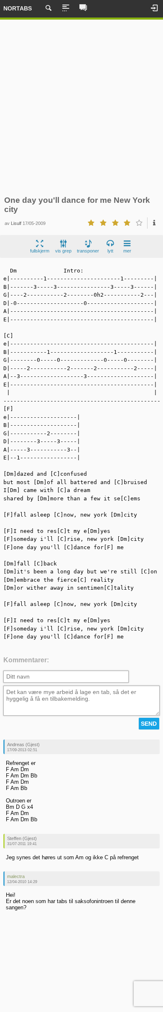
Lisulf (16, 223)
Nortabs (17, 8)
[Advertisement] (81, 107)
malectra (16, 876)
